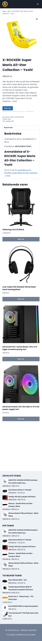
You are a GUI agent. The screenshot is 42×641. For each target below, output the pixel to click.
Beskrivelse (8, 128)
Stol (8, 11)
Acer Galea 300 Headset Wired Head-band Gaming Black (19, 288)
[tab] (21, 128)
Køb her (7, 108)
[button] (37, 19)
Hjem (4, 11)
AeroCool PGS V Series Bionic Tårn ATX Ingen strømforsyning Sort (19, 348)
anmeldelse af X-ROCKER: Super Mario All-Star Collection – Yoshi (20, 173)
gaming (8, 121)
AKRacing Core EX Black (13, 229)
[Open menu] (38, 4)
